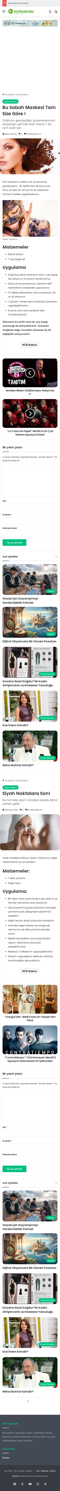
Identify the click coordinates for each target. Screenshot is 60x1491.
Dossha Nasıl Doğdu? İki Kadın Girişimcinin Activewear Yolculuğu (28, 683)
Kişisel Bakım (22, 94)
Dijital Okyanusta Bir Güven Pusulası (29, 641)
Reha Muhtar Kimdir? (18, 3)
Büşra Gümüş (11, 134)
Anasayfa (9, 94)
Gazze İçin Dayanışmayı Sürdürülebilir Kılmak (20, 600)
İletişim (6, 1457)
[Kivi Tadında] (21, 11)
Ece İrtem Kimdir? (15, 725)
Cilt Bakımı (30, 344)
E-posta (7, 514)
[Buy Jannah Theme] (30, 23)
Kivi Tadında (42, 1471)
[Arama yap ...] (56, 12)
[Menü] (4, 12)
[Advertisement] (30, 61)
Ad (5, 501)
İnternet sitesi (10, 528)
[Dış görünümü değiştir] (50, 12)
